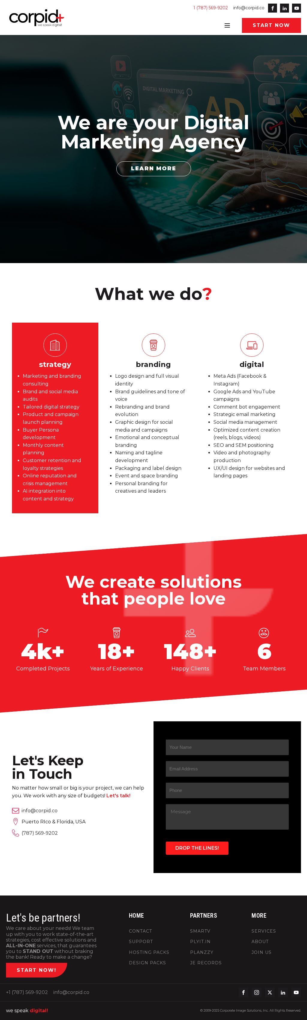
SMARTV (200, 931)
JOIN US (262, 952)
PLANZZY (201, 952)
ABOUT (260, 941)
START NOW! (36, 970)
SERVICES (264, 931)
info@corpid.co (248, 7)
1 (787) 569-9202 (210, 7)
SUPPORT (141, 941)
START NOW (271, 25)
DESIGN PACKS (147, 963)
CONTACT (140, 931)
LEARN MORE (153, 168)
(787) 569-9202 (40, 833)
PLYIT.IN (200, 941)
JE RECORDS (206, 963)
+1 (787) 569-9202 (27, 992)
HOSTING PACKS (149, 952)
